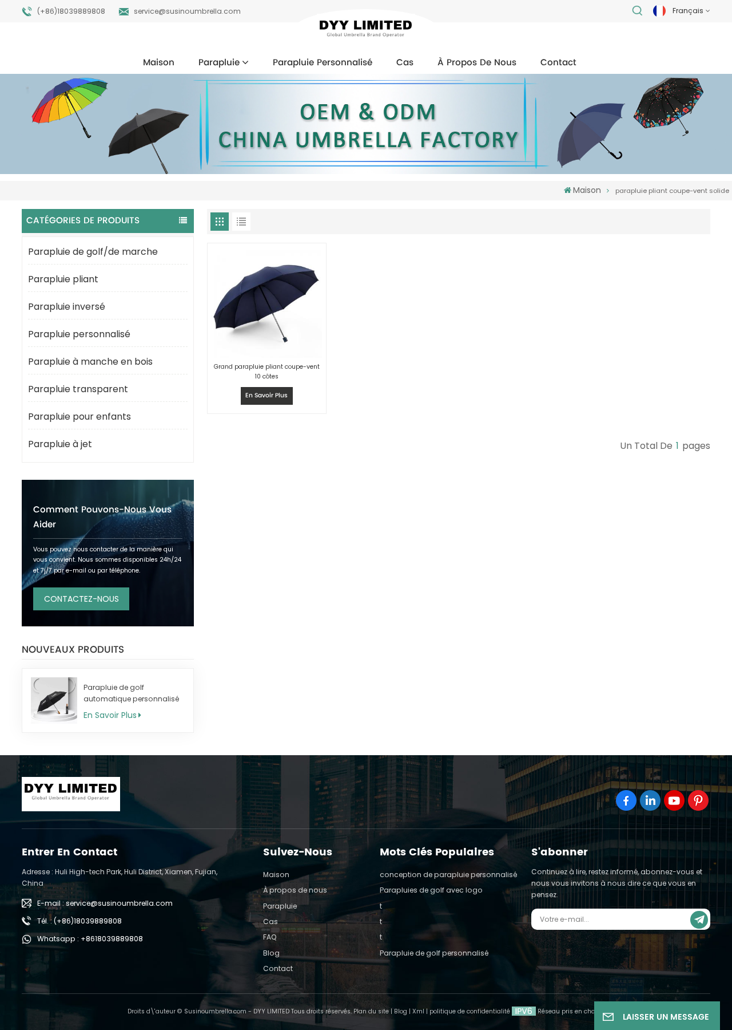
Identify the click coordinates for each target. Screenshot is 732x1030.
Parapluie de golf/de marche (93, 251)
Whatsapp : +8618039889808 (90, 939)
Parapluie (219, 63)
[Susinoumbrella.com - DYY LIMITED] (366, 30)
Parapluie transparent (78, 389)
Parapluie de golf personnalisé (434, 953)
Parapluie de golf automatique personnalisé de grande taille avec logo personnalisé (131, 693)
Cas (404, 63)
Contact (558, 63)
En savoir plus (110, 715)
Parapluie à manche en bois (90, 361)
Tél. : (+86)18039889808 (79, 921)
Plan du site (371, 1011)
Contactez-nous (81, 599)
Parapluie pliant (63, 279)
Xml (418, 1011)
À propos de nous (476, 63)
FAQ (270, 937)
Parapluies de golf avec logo (431, 890)
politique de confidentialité (469, 1011)
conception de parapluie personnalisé (448, 874)
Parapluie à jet (60, 444)
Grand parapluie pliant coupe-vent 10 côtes (267, 371)
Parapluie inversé (66, 306)
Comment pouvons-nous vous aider (102, 517)
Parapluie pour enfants (79, 416)
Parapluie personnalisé (322, 63)
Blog (271, 953)
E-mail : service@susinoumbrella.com (105, 903)
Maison (158, 63)
